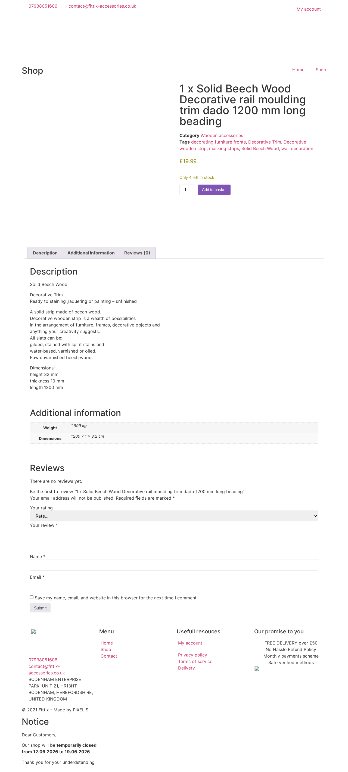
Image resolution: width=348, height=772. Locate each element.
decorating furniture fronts (218, 142)
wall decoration (297, 148)
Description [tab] (45, 253)
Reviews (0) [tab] (137, 253)
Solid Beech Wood (260, 148)
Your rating (41, 508)
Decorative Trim (264, 142)
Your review (44, 525)
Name (37, 556)
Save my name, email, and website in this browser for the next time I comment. (116, 598)
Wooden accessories (222, 135)
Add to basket (214, 189)
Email (37, 577)
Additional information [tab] (91, 253)
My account (309, 9)
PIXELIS (80, 709)
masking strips (224, 148)
